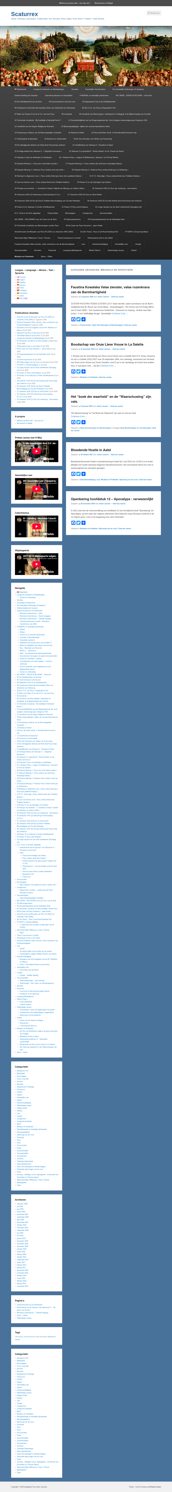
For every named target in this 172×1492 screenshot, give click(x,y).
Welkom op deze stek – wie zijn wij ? (74, 3)
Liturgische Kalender (24, 1121)
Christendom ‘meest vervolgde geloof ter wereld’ (37, 1010)
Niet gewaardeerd (23, 1132)
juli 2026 (20, 1206)
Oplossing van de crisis (128, 480)
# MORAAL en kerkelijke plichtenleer (94, 95)
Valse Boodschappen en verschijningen (135, 428)
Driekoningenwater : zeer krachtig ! (32, 980)
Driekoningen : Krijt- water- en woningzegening (36, 983)
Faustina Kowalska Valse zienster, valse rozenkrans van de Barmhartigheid (44, 244)
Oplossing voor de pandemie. (30, 1015)
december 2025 (22, 1214)
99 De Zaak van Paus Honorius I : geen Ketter (84, 225)
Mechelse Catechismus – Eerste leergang (35, 616)
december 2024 (22, 1222)
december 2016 (22, 1270)
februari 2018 (21, 1254)
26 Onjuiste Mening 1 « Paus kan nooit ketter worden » (36, 164)
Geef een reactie (117, 297)
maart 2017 (21, 1262)
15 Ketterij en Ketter (76, 133)
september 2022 (23, 1230)
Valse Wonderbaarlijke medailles (31, 898)
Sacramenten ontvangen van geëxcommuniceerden (38, 656)
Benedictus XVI (28, 874)
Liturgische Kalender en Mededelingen (48, 89)
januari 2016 (21, 1283)
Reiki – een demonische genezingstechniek (35, 653)
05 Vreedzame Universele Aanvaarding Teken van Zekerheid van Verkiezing (45, 108)
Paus (22, 853)
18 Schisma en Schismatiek (55, 139)
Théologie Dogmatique (25, 1161)
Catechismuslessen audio (31, 1336)
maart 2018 (21, 1252)
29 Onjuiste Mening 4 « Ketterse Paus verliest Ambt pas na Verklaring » (100, 170)
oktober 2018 (21, 1249)
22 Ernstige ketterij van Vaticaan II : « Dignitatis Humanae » (38, 151)
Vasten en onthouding (28, 597)
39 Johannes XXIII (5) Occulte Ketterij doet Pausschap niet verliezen (114, 201)
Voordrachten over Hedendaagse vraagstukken (37, 1012)
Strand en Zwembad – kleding (30, 659)
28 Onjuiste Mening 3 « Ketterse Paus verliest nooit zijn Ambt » (40, 170)
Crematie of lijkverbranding (29, 637)
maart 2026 (21, 1212)
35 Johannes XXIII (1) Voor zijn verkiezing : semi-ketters (114, 188)
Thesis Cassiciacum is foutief (68, 238)
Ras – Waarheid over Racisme (31, 648)
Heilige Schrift (22, 1108)
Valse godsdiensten (24, 1164)
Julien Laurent (103, 297)
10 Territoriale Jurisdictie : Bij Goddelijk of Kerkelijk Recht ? (38, 120)
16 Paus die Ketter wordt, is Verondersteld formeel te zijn (114, 133)
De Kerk (20, 1081)
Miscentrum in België (104, 3)
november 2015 (22, 1286)
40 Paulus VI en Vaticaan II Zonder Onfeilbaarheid (35, 207)
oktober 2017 (21, 1257)
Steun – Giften (46, 256)
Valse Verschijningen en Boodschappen (107, 325)
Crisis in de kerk (23, 1079)
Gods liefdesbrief (26, 1002)
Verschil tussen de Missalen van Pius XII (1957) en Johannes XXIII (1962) (44, 232)
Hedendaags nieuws (116, 250)
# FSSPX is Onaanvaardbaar (136, 232)
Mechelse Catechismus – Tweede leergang (35, 619)
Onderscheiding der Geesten (26, 95)
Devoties (37, 250)
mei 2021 (20, 1236)
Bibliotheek (21, 1073)
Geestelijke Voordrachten (95, 89)
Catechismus (19, 1336)
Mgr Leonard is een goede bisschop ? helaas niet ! (38, 885)
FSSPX (19, 1092)
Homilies (74, 89)
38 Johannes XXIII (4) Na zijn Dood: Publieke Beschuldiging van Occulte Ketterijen (47, 201)
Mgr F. (22, 933)
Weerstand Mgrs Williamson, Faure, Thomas (32, 238)
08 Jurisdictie (67, 114)
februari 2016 (21, 1281)
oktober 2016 (21, 1275)
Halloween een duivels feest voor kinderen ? (36, 643)
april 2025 (20, 1220)
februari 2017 (21, 1265)
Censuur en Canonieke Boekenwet (32, 635)
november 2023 (22, 1228)
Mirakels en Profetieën (24, 256)
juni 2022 (20, 1233)
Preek (19, 1148)
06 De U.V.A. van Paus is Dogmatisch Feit (98, 108)
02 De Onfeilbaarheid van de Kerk (28, 102)
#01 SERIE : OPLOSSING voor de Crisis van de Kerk (36, 219)
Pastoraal (52, 250)
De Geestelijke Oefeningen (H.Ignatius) (128, 89)
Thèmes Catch (155, 1487)
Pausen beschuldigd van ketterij (34, 855)
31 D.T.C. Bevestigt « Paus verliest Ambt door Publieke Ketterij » (114, 176)
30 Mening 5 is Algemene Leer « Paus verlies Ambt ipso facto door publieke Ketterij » (48, 176)
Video (19, 1172)
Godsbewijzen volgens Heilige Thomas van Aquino (38, 954)
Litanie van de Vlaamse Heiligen (31, 1020)
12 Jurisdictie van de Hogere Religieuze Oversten (34, 126)
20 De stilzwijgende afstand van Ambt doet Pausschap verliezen (40, 145)
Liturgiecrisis (88, 213)
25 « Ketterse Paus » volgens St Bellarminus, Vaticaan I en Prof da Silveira (88, 157)
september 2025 (23, 1217)
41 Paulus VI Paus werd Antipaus (75, 207)
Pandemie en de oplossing (29, 994)
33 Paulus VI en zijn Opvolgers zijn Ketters (94, 182)
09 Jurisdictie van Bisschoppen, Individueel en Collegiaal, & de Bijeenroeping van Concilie (114, 114)
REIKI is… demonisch (28, 651)
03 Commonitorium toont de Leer (62, 102)
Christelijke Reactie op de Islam (28, 335)
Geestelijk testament (27, 640)
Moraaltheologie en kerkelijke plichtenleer (32, 1129)
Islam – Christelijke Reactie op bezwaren (34, 964)
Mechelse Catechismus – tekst (31, 613)
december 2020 (22, 1241)
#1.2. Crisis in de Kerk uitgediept (27, 213)
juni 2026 (20, 1209)
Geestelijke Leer (121, 244)
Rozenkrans (24, 1023)
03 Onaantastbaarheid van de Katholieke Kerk (106, 219)
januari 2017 (21, 1268)
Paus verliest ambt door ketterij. (34, 858)
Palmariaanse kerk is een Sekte (100, 238)
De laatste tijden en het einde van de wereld (36, 951)
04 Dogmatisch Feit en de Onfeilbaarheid (98, 102)
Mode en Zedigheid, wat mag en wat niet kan (36, 645)
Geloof (22, 949)
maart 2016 (21, 1278)
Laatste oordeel (25, 1004)
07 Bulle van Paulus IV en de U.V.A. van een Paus (34, 114)
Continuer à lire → (120, 313)
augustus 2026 (22, 1204)
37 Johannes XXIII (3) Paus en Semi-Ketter (84, 195)
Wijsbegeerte (21, 1182)
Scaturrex (24, 14)
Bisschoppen (70, 213)
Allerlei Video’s (94, 250)
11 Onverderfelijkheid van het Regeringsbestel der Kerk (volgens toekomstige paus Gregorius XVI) (107, 120)
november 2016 (22, 1273)
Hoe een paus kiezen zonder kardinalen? (37, 871)
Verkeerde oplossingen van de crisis (30, 1169)
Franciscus (27, 877)
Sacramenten (22, 1156)
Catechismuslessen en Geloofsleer (59, 95)
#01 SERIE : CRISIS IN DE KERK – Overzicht (134, 95)
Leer (83, 244)
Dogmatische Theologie (25, 1087)
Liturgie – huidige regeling (29, 975)
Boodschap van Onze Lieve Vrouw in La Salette (107, 344)
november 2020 (22, 1244)
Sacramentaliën (106, 213)
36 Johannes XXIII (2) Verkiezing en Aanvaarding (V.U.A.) (37, 195)
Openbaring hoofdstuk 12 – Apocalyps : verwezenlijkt (112, 498)
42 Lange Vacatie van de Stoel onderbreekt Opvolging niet (118, 207)
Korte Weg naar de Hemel (29, 970)
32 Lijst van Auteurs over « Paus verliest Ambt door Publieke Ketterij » (42, 182)
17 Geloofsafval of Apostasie (26, 139)
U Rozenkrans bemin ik (28, 1026)
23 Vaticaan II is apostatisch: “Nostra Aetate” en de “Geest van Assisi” (96, 151)
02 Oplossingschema (72, 219)
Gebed (133, 250)
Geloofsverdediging (100, 244)
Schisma (20, 1159)
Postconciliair (53, 213)
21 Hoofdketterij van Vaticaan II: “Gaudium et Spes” (93, 145)
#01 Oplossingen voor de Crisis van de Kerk (33, 362)
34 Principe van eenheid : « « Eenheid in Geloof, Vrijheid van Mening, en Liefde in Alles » (50, 188)
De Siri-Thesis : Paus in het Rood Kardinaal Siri (99, 232)
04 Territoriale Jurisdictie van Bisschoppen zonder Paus (37, 225)
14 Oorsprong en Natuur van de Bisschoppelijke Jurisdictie (38, 133)
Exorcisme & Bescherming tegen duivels (34, 991)
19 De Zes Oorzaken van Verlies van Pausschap (93, 139)
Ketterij (19, 1111)
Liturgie (138, 244)
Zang (19, 1185)
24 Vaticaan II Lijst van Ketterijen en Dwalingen (33, 157)
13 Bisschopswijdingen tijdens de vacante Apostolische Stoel (85, 126)
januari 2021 (21, 1238)
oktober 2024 (21, 1225)
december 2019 (22, 1246)
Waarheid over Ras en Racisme (28, 333)
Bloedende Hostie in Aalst (91, 449)
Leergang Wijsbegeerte (72, 250)
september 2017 (23, 1260)
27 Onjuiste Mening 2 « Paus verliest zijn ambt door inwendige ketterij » (94, 164)
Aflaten (22, 629)
